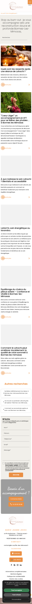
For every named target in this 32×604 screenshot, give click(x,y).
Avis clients (17, 560)
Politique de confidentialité (16, 576)
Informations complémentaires (16, 571)
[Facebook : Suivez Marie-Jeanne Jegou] (11, 565)
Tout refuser (16, 595)
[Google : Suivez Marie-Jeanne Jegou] (14, 565)
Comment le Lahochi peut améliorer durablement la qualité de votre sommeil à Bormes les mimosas (14, 351)
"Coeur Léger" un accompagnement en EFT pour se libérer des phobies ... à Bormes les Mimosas (15, 119)
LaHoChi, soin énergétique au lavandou (15, 229)
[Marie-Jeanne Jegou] (16, 6)
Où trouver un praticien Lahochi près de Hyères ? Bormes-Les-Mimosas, (16, 402)
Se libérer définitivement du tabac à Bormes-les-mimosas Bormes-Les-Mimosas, (17, 393)
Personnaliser (16, 599)
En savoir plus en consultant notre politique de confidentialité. (17, 469)
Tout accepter (16, 590)
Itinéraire (17, 553)
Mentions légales (16, 574)
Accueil (3, 13)
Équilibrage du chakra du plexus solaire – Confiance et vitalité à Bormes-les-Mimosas (15, 293)
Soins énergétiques (11, 13)
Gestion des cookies (16, 579)
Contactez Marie (16, 499)
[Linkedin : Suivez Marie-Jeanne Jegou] (20, 565)
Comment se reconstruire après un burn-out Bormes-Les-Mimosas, (16, 409)
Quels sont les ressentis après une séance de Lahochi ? (15, 70)
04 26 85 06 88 (17, 504)
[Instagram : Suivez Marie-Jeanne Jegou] (17, 565)
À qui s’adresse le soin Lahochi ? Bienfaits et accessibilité (16, 180)
